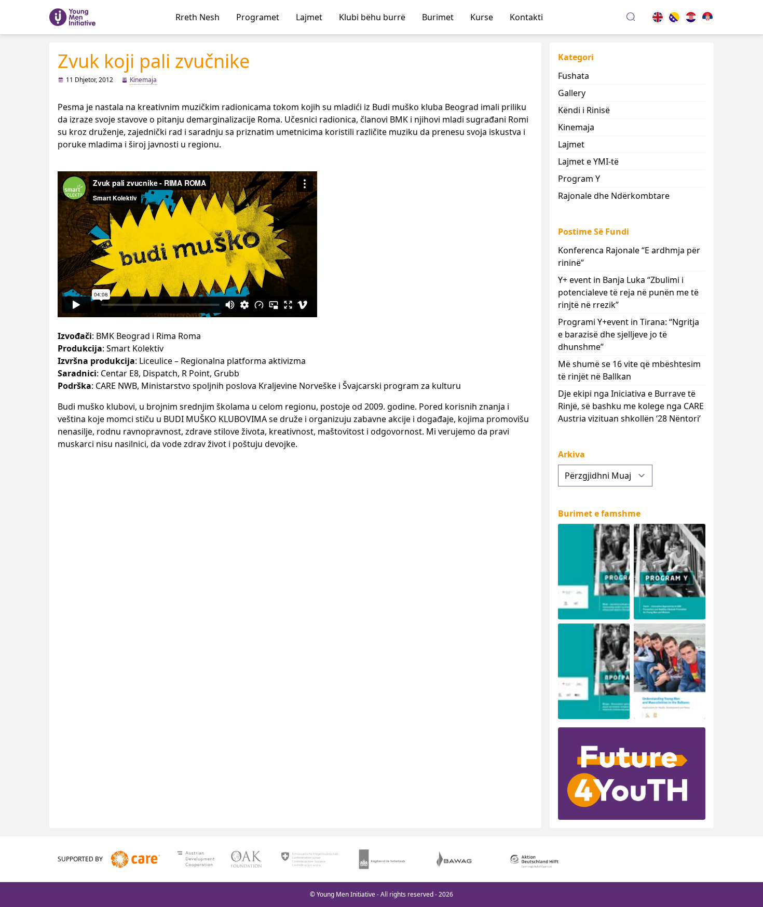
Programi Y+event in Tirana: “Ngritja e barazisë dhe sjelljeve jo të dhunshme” (628, 334)
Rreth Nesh (197, 17)
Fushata (573, 76)
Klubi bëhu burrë (372, 17)
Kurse (481, 17)
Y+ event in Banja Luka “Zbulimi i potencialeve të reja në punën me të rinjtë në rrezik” (628, 292)
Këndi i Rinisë (584, 110)
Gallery (571, 93)
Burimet (438, 17)
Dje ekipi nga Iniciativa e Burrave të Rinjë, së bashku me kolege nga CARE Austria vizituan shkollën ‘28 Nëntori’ (631, 406)
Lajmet (309, 17)
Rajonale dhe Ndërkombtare (614, 195)
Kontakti (526, 17)
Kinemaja (143, 79)
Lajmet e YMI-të (588, 161)
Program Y (579, 178)
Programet (257, 17)
